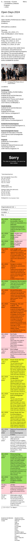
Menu (25, 1)
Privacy (17, 525)
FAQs (16, 539)
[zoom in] (1, 82)
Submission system (20, 519)
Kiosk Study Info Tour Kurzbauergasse (17, 413)
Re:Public (13, 334)
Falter (17, 198)
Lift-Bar (12, 485)
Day (2, 215)
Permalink (17, 540)
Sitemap (17, 523)
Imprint (16, 527)
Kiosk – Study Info (19, 537)
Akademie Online (19, 518)
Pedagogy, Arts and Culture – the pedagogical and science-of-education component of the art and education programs (18, 308)
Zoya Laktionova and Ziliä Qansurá (17, 438)
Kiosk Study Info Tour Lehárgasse (17, 360)
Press (16, 529)
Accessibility (18, 526)
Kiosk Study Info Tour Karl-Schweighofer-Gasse (17, 395)
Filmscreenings (15, 454)
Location (4, 212)
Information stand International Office (16, 496)
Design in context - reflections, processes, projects (17, 266)
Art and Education (16, 290)
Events (14, 1)
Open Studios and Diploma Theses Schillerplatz (16, 235)
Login (16, 522)
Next (14, 507)
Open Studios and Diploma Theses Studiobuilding (16, 243)
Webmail (17, 520)
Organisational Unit (7, 207)
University (7, 1)
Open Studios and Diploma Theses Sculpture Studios (16, 478)
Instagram (17, 536)
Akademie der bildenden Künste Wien (7, 518)
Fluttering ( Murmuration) (18, 281)
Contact (17, 530)
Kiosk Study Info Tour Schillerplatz (17, 377)
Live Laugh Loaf (15, 249)
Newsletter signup (19, 532)
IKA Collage (14, 349)
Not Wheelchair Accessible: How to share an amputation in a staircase (18, 222)
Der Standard (12, 198)
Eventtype (4, 209)
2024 (7, 7)
